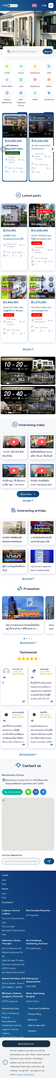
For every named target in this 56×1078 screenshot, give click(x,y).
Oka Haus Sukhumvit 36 (13, 964)
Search (47, 51)
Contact (32, 1030)
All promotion (27, 642)
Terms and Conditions (39, 1008)
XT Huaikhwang (33, 948)
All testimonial (27, 754)
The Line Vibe (8, 926)
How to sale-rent (36, 1025)
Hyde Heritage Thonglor (13, 960)
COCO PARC (31, 986)
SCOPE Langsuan (10, 1001)
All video (27, 500)
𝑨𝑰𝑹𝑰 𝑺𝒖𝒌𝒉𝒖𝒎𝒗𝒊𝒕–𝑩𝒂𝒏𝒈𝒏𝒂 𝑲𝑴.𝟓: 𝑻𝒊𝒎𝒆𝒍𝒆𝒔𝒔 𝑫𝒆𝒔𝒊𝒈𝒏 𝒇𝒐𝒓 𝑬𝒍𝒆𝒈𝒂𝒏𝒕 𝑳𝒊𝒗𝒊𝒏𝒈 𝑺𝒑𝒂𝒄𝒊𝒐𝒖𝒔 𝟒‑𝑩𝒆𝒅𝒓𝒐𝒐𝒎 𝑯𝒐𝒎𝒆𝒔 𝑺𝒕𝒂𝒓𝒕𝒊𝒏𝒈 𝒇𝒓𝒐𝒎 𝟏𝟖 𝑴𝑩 (14, 147)
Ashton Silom (32, 1001)
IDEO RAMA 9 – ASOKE (12, 987)
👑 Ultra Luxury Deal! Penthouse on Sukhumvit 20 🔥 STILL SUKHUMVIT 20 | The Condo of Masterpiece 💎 (41, 147)
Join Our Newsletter (12, 855)
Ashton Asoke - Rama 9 (13, 983)
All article (27, 578)
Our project (7, 902)
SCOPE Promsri (9, 968)
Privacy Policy (34, 1013)
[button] (51, 30)
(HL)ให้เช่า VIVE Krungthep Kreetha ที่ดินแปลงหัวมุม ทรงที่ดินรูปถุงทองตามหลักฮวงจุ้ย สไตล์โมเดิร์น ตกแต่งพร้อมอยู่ (13, 237)
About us (32, 1019)
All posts (27, 349)
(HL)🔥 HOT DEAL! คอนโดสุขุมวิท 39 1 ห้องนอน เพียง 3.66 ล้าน (13, 309)
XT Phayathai (32, 915)
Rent (4, 883)
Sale (4, 879)
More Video (26, 494)
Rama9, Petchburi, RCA (13, 978)
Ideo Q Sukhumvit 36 (11, 948)
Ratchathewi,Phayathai (38, 910)
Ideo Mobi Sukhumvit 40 (13, 972)
